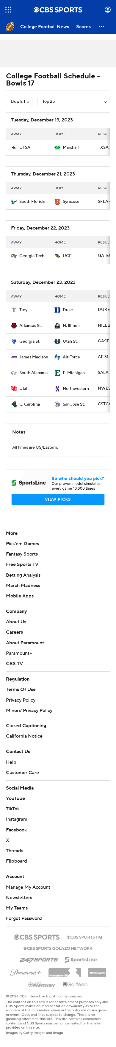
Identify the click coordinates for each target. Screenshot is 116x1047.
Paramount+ (19, 653)
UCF (67, 256)
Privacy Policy (20, 700)
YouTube (15, 798)
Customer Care (22, 773)
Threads (14, 851)
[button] (8, 9)
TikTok (13, 809)
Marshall (71, 147)
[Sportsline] (81, 959)
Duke (68, 310)
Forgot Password (24, 918)
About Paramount (25, 643)
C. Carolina (29, 404)
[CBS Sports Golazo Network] (58, 948)
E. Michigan (74, 373)
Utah (24, 388)
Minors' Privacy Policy (29, 711)
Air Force (71, 357)
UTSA (24, 147)
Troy (23, 310)
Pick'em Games (22, 544)
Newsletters (19, 898)
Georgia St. (29, 341)
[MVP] (97, 970)
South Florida (32, 201)
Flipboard (16, 861)
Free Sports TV (22, 564)
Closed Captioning (26, 726)
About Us (16, 622)
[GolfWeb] (75, 985)
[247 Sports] (38, 958)
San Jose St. (74, 404)
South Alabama (33, 373)
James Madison (33, 357)
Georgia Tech (31, 256)
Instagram (16, 819)
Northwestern (76, 388)
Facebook (16, 830)
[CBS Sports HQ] (84, 937)
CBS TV (14, 664)
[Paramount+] (25, 971)
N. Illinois (71, 325)
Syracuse (71, 201)
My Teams (17, 908)
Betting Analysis (23, 575)
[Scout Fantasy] (42, 984)
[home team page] (14, 148)
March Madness (23, 586)
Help (11, 762)
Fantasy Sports (22, 554)
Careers (14, 632)
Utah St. (70, 341)
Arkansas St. (30, 325)
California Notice (24, 736)
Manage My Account (28, 887)
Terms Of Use (21, 689)
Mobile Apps (20, 596)
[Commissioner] (64, 970)
